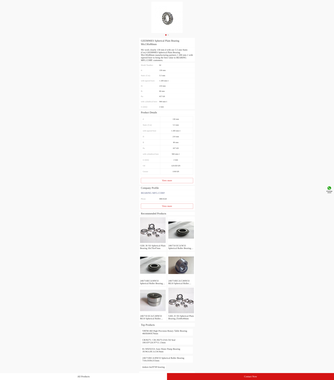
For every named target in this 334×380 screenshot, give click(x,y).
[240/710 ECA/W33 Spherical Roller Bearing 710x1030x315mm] (181, 243)
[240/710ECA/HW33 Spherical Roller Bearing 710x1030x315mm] (153, 278)
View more (167, 180)
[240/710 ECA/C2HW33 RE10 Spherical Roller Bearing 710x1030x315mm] (153, 313)
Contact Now (250, 376)
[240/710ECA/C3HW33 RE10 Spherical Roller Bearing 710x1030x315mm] (181, 278)
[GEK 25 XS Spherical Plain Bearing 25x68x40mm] (181, 313)
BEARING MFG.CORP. (153, 193)
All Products (83, 376)
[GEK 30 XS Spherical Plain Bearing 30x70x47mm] (153, 243)
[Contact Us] (329, 190)
